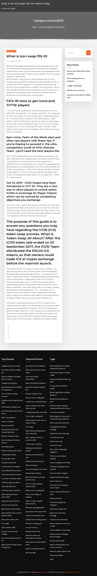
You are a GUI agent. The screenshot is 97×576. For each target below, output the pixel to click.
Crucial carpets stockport (10, 467)
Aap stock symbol (56, 555)
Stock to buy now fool (9, 505)
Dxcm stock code (7, 425)
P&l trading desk (7, 447)
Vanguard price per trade (10, 366)
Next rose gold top (8, 418)
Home (34, 27)
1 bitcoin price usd (56, 437)
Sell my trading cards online (11, 451)
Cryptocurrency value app (59, 433)
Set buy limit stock (8, 459)
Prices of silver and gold (58, 473)
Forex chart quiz (56, 445)
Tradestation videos (8, 455)
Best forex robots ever (9, 519)
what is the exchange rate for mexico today (25, 3)
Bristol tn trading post (34, 523)
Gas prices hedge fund (58, 509)
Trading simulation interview (36, 412)
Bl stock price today (57, 541)
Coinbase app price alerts (10, 482)
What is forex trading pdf (35, 398)
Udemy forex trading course (36, 519)
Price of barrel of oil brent (59, 423)
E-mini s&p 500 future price (11, 471)
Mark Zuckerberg (15, 61)
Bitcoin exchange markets (35, 549)
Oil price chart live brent (59, 519)
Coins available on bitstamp (60, 530)
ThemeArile (68, 572)
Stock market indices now (10, 407)
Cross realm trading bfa (34, 416)
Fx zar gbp (5, 523)
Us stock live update (57, 412)
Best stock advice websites (36, 383)
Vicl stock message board (35, 508)
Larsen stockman (7, 422)
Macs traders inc (56, 481)
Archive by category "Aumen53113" (52, 27)
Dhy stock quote (32, 465)
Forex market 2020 (8, 527)
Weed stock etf (55, 498)
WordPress (43, 572)
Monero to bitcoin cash (9, 436)
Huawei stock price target (59, 477)
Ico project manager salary (11, 478)
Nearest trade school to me (60, 551)
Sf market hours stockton (10, 490)
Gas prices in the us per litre (36, 512)
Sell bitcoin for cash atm (76, 90)
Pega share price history (10, 501)
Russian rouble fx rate (34, 394)
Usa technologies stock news (36, 469)
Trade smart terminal (33, 444)
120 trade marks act (8, 486)
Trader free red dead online (36, 402)
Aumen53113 (11, 51)
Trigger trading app (74, 86)
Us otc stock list (31, 527)
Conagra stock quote (9, 383)
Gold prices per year (8, 463)
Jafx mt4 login (31, 553)
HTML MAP (76, 572)
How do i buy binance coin (35, 516)
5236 (51, 559)
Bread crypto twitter (33, 473)
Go (88, 53)
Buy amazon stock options (11, 509)
